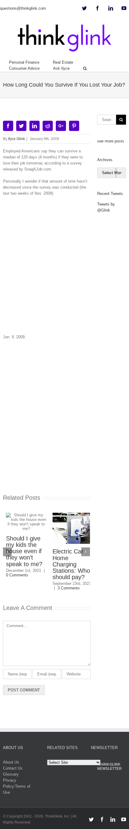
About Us (11, 762)
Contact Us (12, 768)
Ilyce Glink (16, 139)
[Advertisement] (64, 267)
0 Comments (14, 575)
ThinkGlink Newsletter (109, 766)
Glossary (11, 774)
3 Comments (66, 588)
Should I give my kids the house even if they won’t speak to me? (21, 551)
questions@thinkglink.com (23, 8)
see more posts (110, 141)
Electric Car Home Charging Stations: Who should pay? (68, 564)
